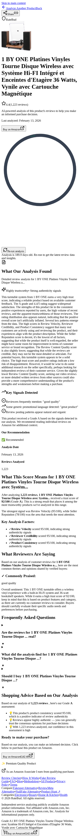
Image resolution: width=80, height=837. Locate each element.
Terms (13, 784)
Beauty (33, 794)
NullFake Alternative (28, 791)
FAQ (13, 781)
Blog (20, 781)
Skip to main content (13, 3)
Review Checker (11, 778)
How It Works (30, 778)
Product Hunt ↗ (50, 791)
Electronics (21, 794)
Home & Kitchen (48, 794)
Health (64, 794)
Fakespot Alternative (25, 788)
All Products (48, 781)
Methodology (32, 781)
